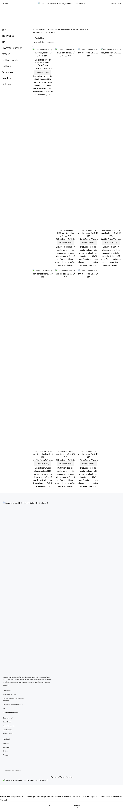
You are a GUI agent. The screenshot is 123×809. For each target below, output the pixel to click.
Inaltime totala (10, 60)
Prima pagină (38, 29)
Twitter (5, 751)
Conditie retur (7, 730)
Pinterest (6, 755)
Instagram (6, 747)
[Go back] (61, 12)
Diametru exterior (12, 48)
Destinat (6, 78)
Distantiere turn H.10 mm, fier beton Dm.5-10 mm (88, 233)
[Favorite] (50, 51)
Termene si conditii (9, 695)
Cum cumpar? (8, 718)
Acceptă (12, 800)
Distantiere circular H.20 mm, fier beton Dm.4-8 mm (42, 62)
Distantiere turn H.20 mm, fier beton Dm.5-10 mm (43, 454)
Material (6, 54)
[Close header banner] (3, 788)
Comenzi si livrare (9, 726)
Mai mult (4, 800)
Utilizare (6, 84)
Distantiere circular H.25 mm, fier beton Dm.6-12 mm (65, 233)
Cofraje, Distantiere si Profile (66, 29)
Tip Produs (8, 35)
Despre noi (7, 691)
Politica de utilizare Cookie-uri (13, 705)
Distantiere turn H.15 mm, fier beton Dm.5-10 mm (111, 233)
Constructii (49, 29)
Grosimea (7, 72)
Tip (3, 41)
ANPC (5, 709)
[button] (42, 72)
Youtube (6, 743)
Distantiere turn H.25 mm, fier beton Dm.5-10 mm (65, 454)
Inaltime (6, 66)
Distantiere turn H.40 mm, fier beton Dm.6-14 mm (88, 454)
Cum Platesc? (7, 722)
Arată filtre (39, 38)
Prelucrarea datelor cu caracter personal (13, 700)
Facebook (6, 739)
